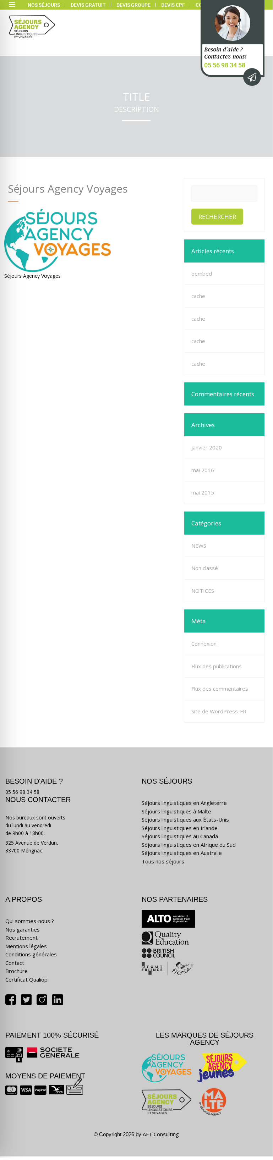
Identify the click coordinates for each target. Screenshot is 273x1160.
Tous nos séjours (163, 861)
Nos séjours (44, 4)
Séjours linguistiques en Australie (182, 852)
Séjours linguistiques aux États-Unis (185, 819)
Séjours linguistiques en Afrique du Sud (189, 844)
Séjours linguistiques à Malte (176, 811)
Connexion (204, 643)
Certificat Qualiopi (27, 979)
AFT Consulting (161, 1134)
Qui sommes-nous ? (29, 920)
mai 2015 (202, 492)
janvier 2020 (206, 447)
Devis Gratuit (88, 4)
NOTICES (202, 590)
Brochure (16, 970)
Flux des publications (216, 666)
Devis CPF (173, 4)
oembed (201, 273)
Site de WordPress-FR (218, 711)
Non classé (204, 567)
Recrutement (21, 937)
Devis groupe (133, 4)
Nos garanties (22, 929)
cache (198, 295)
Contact (14, 962)
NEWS (198, 545)
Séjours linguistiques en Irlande (180, 828)
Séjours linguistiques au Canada (180, 836)
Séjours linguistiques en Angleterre (184, 802)
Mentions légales (26, 946)
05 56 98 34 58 (224, 65)
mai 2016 (202, 470)
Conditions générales (31, 954)
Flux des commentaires (219, 688)
